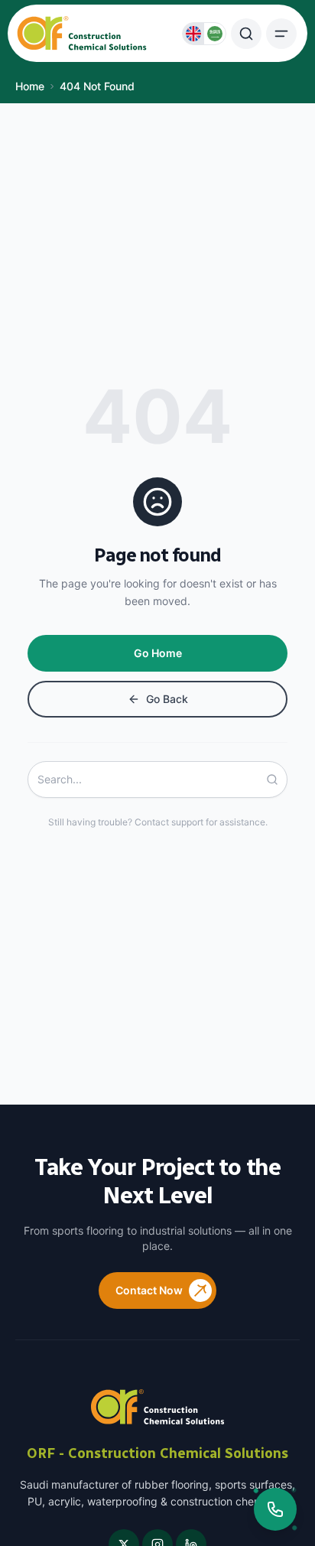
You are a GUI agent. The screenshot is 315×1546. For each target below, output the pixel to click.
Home (29, 86)
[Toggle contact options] (275, 1509)
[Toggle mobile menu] (281, 33)
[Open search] (246, 33)
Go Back (167, 698)
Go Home (158, 652)
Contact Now (149, 1290)
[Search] (276, 779)
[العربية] (215, 33)
